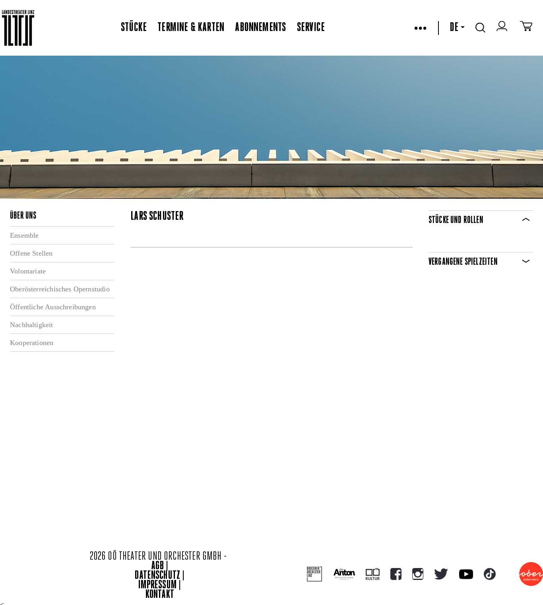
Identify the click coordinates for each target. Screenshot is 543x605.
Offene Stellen (31, 253)
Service (311, 27)
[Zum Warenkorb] (526, 27)
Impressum (157, 585)
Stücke (134, 27)
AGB (157, 566)
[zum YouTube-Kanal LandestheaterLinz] (466, 574)
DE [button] (454, 27)
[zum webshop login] (502, 27)
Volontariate (28, 271)
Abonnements (260, 27)
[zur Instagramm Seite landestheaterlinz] (417, 574)
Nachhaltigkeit (31, 325)
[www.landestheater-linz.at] (18, 28)
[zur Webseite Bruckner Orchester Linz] (314, 574)
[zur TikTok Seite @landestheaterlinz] (490, 574)
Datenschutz (157, 576)
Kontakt (159, 595)
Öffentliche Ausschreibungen (53, 307)
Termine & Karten (190, 27)
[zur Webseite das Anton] (344, 574)
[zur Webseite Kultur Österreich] (373, 574)
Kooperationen (31, 343)
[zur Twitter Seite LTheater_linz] (441, 574)
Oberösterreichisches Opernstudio (60, 289)
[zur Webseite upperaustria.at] (531, 574)
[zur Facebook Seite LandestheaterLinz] (395, 574)
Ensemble (24, 235)
